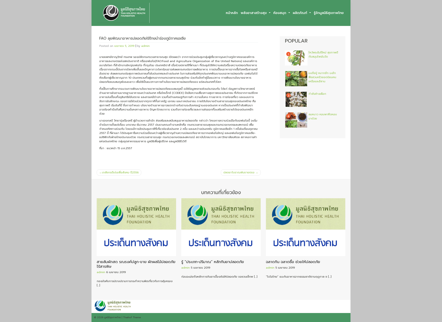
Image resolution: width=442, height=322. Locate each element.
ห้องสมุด (280, 12)
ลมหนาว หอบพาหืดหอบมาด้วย (323, 116)
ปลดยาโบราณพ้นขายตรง (238, 172)
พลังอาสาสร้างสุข (254, 12)
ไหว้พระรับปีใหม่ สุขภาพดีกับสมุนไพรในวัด (323, 54)
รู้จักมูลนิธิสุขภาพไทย (329, 12)
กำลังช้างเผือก (317, 94)
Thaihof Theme (132, 317)
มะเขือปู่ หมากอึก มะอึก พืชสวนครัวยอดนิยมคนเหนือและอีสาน (322, 77)
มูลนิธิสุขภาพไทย (112, 317)
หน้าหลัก (232, 12)
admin (145, 46)
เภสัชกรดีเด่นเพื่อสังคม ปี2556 (120, 172)
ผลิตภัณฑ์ (300, 12)
